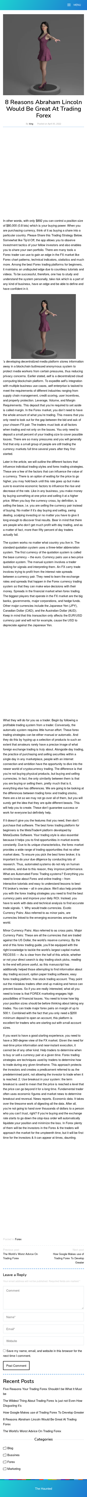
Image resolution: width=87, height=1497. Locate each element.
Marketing (13, 1468)
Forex (18, 1239)
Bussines (13, 1455)
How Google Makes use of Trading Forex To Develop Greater (43, 1412)
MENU (77, 5)
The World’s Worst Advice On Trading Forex (20, 1254)
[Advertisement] (43, 174)
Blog (10, 1448)
